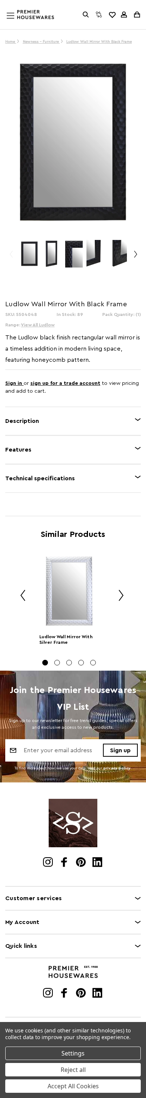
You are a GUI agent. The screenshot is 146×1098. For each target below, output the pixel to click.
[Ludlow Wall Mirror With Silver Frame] (69, 591)
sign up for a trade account (65, 383)
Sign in (14, 383)
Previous (10, 257)
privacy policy (117, 768)
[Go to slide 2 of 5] (57, 662)
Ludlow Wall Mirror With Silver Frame (65, 640)
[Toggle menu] (17, 22)
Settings (73, 1053)
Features (18, 450)
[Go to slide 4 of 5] (81, 662)
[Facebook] (65, 862)
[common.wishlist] (112, 15)
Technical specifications (40, 478)
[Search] (86, 15)
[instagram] (48, 862)
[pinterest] (81, 862)
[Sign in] (124, 15)
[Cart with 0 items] (136, 15)
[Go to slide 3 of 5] (69, 662)
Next (135, 257)
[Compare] (99, 14)
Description (22, 421)
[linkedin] (97, 862)
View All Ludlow (38, 325)
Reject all (73, 1070)
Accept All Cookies (73, 1086)
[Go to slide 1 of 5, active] (45, 662)
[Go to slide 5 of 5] (93, 662)
